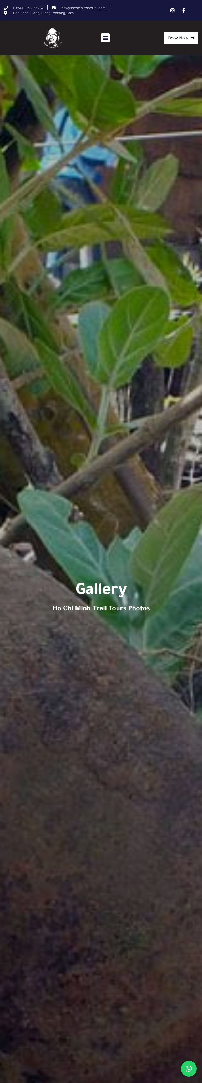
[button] (105, 37)
